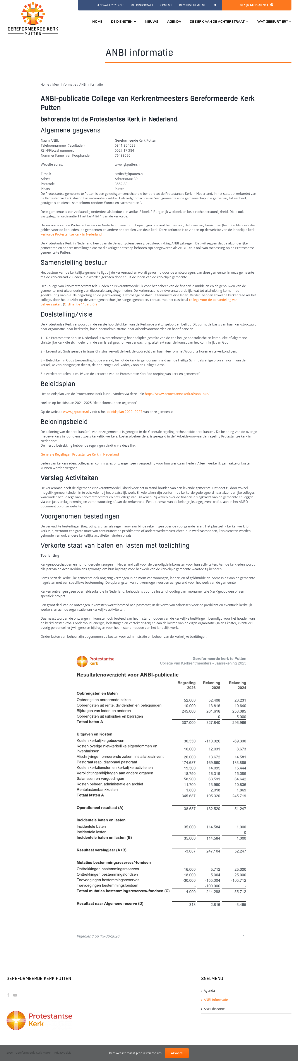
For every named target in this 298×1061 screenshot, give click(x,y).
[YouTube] (15, 995)
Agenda (209, 990)
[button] (215, 5)
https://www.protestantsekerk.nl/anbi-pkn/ (177, 394)
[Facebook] (8, 995)
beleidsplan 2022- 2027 (124, 411)
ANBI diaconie (214, 1009)
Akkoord (177, 1053)
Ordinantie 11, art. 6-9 (81, 304)
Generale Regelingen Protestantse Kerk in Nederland (80, 454)
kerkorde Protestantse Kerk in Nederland (71, 234)
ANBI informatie (216, 999)
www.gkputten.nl (76, 411)
